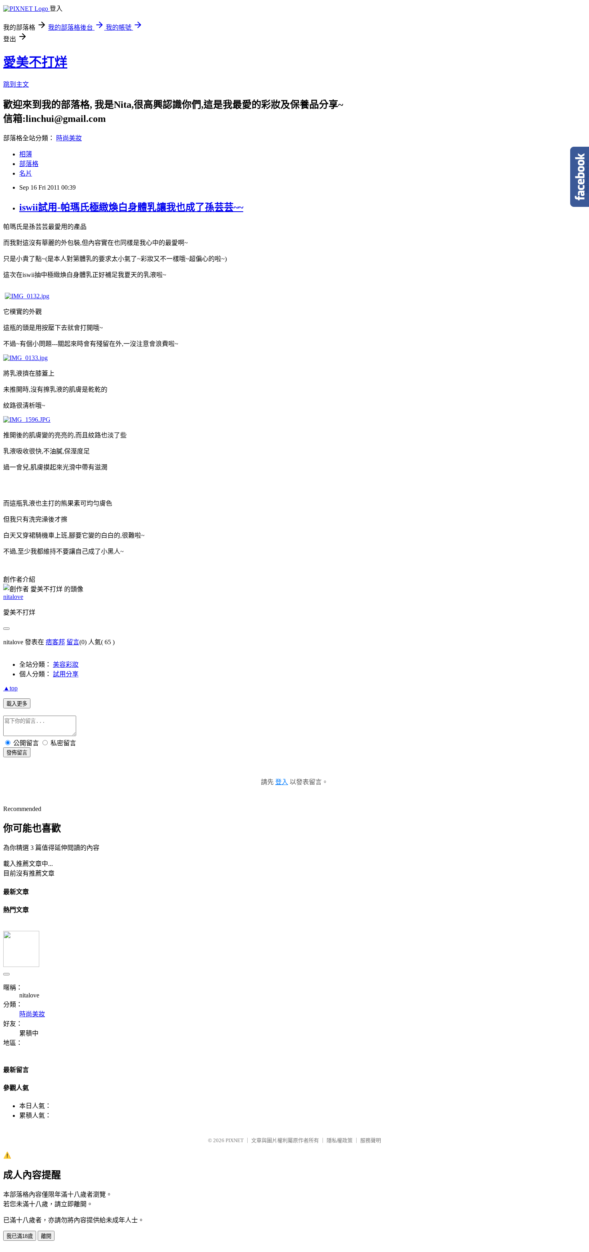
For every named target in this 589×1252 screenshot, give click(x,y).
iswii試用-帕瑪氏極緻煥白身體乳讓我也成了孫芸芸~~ (131, 207)
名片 (25, 173)
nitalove (13, 596)
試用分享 (66, 674)
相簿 (25, 154)
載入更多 (16, 704)
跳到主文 (16, 84)
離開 (46, 1236)
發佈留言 (16, 753)
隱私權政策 (340, 1140)
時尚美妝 (69, 138)
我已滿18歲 (19, 1236)
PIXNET (235, 1140)
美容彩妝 (66, 664)
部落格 (28, 163)
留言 (73, 642)
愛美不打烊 (35, 62)
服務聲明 (370, 1140)
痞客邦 (55, 642)
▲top (10, 688)
